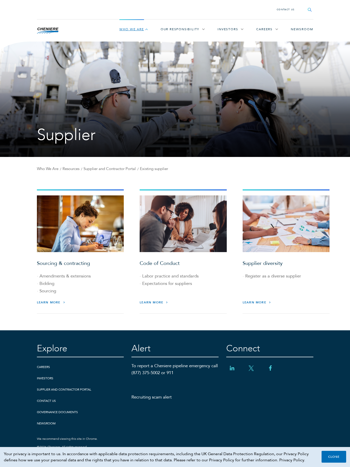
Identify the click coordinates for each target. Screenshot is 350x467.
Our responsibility (180, 29)
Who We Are (131, 29)
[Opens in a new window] (232, 368)
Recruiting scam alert (151, 397)
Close (333, 457)
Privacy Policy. (292, 460)
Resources (71, 168)
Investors (228, 29)
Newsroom (302, 29)
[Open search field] (309, 10)
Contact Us (286, 9)
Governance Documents (57, 412)
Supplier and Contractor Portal (110, 168)
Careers (264, 29)
